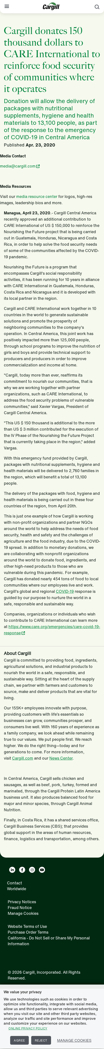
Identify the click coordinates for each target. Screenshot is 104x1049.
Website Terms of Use (27, 926)
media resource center (36, 196)
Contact (14, 883)
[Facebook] (22, 870)
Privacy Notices (22, 902)
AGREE (19, 1040)
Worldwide (16, 889)
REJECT (41, 1040)
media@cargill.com (18, 166)
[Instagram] (32, 870)
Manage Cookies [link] (23, 913)
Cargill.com (22, 758)
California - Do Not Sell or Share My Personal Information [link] (49, 941)
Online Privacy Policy (27, 1028)
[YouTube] (42, 870)
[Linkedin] (12, 870)
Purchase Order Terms (28, 932)
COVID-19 (65, 591)
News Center (61, 758)
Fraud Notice (20, 907)
